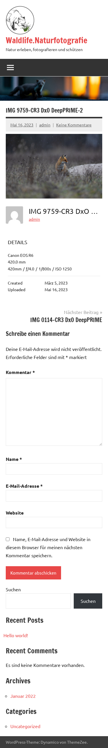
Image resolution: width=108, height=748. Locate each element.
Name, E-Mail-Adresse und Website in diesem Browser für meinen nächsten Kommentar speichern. (48, 547)
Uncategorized (25, 726)
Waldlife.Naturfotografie (46, 40)
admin (44, 124)
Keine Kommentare (74, 124)
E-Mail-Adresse (24, 486)
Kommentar (20, 372)
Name (14, 459)
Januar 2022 (23, 696)
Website (15, 513)
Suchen (13, 589)
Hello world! (15, 635)
